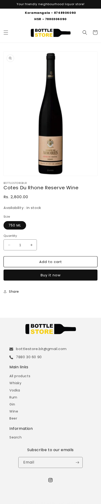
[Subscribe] (77, 462)
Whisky (15, 383)
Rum (13, 397)
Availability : (15, 207)
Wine (13, 411)
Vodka (14, 390)
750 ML (14, 225)
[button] (6, 32)
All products (19, 376)
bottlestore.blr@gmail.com (41, 348)
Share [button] (14, 291)
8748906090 (65, 13)
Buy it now (51, 275)
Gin (12, 404)
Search (15, 437)
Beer (13, 418)
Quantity (10, 236)
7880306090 (56, 19)
